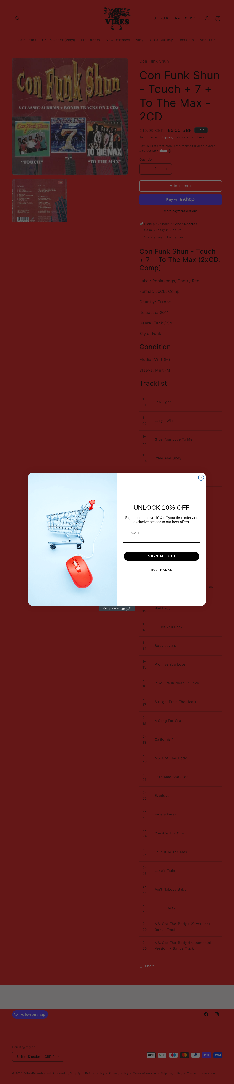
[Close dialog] (201, 477)
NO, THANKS (162, 570)
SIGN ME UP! (162, 556)
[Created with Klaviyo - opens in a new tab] (117, 608)
